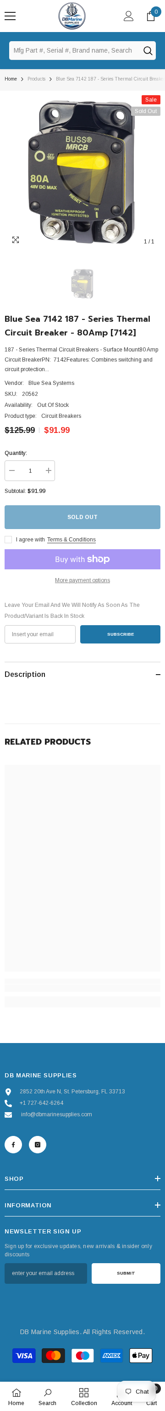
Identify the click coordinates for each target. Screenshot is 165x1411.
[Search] (147, 50)
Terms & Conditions (71, 539)
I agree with (30, 539)
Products (36, 78)
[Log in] (129, 16)
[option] (82, 173)
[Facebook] (13, 1144)
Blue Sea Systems (51, 383)
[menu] (10, 16)
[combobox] (74, 50)
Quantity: (16, 453)
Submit (126, 1273)
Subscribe (120, 634)
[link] (82, 988)
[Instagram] (37, 1144)
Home (11, 78)
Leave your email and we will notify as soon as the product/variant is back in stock (72, 610)
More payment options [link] (82, 580)
